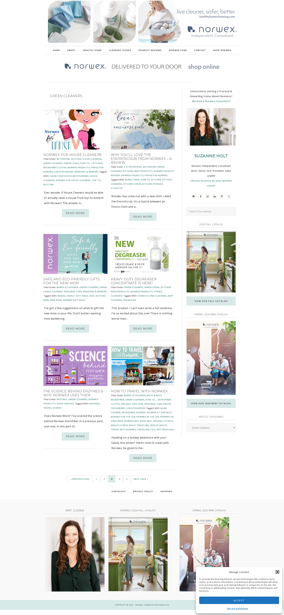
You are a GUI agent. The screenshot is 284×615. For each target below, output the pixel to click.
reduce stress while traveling (130, 425)
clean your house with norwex (69, 175)
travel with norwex (123, 429)
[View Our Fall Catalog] (211, 262)
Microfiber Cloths (54, 167)
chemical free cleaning (152, 295)
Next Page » (141, 478)
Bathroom (63, 158)
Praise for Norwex (156, 175)
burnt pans (132, 179)
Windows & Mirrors (86, 171)
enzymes (94, 403)
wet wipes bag (165, 429)
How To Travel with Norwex (139, 391)
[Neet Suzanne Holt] (75, 554)
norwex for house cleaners (73, 180)
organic (158, 420)
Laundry (57, 291)
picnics (168, 420)
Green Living (71, 163)
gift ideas (82, 295)
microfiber (128, 412)
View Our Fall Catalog (211, 301)
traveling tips (146, 429)
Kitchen (97, 163)
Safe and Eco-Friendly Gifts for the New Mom (71, 281)
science (57, 407)
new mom (56, 300)
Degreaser (129, 300)
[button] (277, 572)
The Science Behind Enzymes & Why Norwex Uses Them (73, 393)
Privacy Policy (143, 491)
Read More (75, 213)
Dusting (76, 158)
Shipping (166, 491)
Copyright (119, 491)
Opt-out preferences (237, 608)
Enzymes (62, 399)
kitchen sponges (152, 183)
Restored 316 (162, 605)
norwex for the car (123, 416)
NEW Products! (143, 171)
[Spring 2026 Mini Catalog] (211, 358)
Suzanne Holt (211, 155)
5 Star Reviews (133, 166)
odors (47, 407)
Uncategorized (63, 171)
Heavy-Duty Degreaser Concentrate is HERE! (133, 281)
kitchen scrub (132, 183)
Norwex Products (79, 167)
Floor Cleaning (92, 158)
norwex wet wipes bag (138, 420)
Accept (239, 600)
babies (61, 295)
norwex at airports (159, 412)
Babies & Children (67, 287)
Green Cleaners (52, 163)
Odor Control (65, 403)
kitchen (156, 179)
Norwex (141, 412)
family (71, 295)
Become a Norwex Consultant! (211, 101)
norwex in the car (147, 416)
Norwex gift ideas (74, 300)
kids (92, 295)
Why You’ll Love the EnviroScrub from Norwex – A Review (141, 159)
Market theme (143, 605)
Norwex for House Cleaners (72, 155)
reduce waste (158, 425)
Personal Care (73, 291)
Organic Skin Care (132, 403)
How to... (85, 163)
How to (145, 179)
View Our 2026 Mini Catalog (211, 403)
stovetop (117, 188)
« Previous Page (80, 478)
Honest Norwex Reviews (142, 23)
